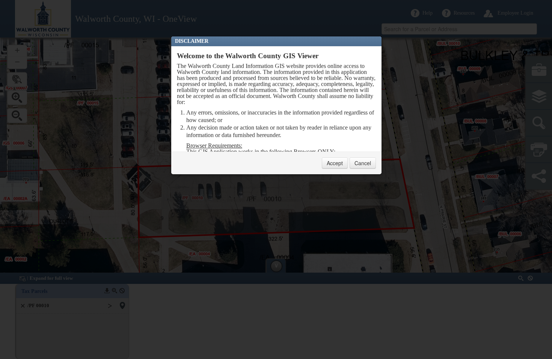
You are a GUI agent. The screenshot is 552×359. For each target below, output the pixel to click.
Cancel (362, 163)
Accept (335, 163)
